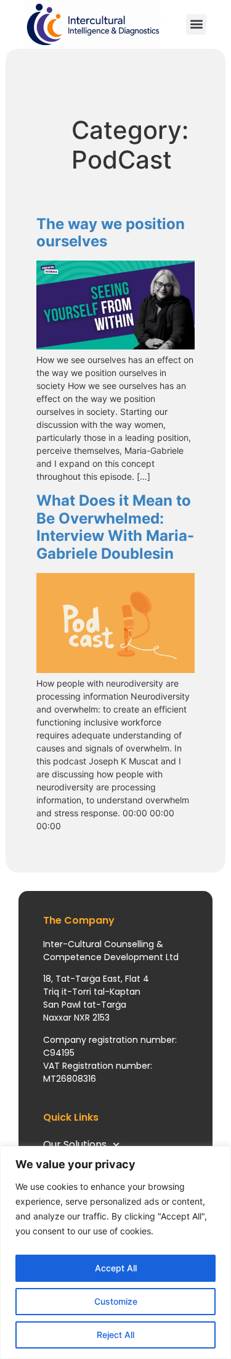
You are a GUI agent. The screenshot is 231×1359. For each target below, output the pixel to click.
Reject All (115, 1334)
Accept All (116, 1268)
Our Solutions (75, 1144)
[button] (196, 24)
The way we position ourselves (110, 233)
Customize (115, 1301)
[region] (115, 1252)
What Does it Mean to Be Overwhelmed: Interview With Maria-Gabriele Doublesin (115, 526)
